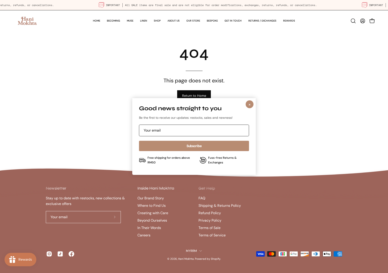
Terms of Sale (209, 227)
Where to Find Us (151, 205)
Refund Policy (209, 213)
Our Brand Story (150, 198)
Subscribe (194, 146)
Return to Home (194, 96)
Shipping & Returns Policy (219, 205)
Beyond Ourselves (152, 220)
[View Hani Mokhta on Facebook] (70, 254)
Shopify (215, 259)
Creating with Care (152, 213)
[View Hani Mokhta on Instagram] (48, 254)
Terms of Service (212, 235)
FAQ (201, 198)
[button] (157, 20)
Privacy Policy (209, 220)
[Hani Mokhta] (26, 21)
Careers (143, 235)
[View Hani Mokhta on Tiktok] (59, 254)
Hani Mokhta (186, 259)
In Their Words (149, 227)
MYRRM (191, 251)
